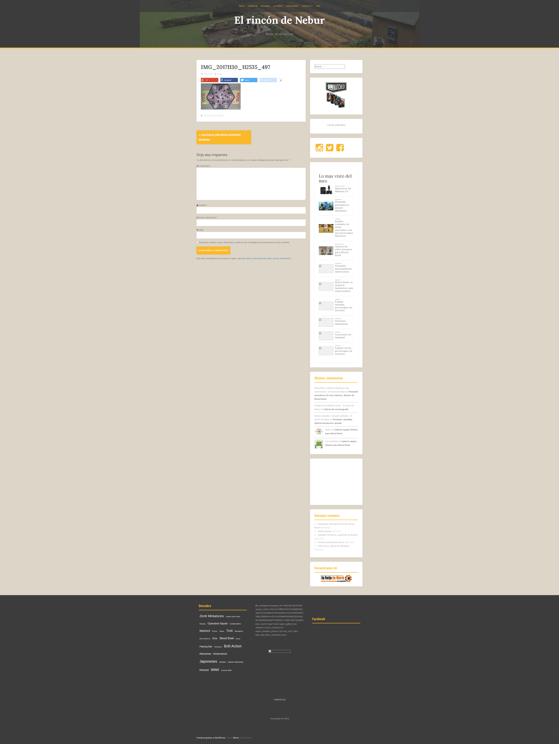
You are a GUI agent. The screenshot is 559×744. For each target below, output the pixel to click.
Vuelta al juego (324, 531)
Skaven (221, 631)
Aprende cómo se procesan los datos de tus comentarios (264, 258)
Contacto (307, 6)
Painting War (205, 646)
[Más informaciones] (280, 80)
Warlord (204, 630)
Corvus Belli (226, 670)
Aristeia (222, 662)
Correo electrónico (208, 217)
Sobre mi (252, 6)
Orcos (214, 631)
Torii (229, 631)
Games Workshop (235, 662)
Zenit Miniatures (211, 616)
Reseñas (265, 6)
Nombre (203, 205)
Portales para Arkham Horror (331, 542)
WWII (215, 670)
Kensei (204, 670)
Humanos (239, 631)
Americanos (220, 653)
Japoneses (208, 661)
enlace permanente (214, 116)
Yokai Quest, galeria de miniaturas (334, 546)
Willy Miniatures (204, 639)
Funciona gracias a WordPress (211, 738)
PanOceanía (218, 647)
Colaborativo (235, 624)
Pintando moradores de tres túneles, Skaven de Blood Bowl (336, 395)
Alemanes (205, 653)
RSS (318, 6)
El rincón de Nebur (279, 20)
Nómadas (202, 624)
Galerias (278, 6)
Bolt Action (233, 646)
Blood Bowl (227, 638)
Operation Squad (217, 623)
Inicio (242, 6)
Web (201, 230)
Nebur (219, 74)
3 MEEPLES (280, 699)
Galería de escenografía (336, 409)
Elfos (214, 638)
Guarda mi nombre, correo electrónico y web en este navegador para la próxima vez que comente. (244, 242)
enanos (238, 639)
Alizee (236, 738)
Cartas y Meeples (336, 125)
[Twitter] (329, 150)
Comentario (205, 166)
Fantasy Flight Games (233, 616)
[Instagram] (319, 150)
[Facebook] (340, 150)
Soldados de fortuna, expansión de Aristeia (338, 535)
